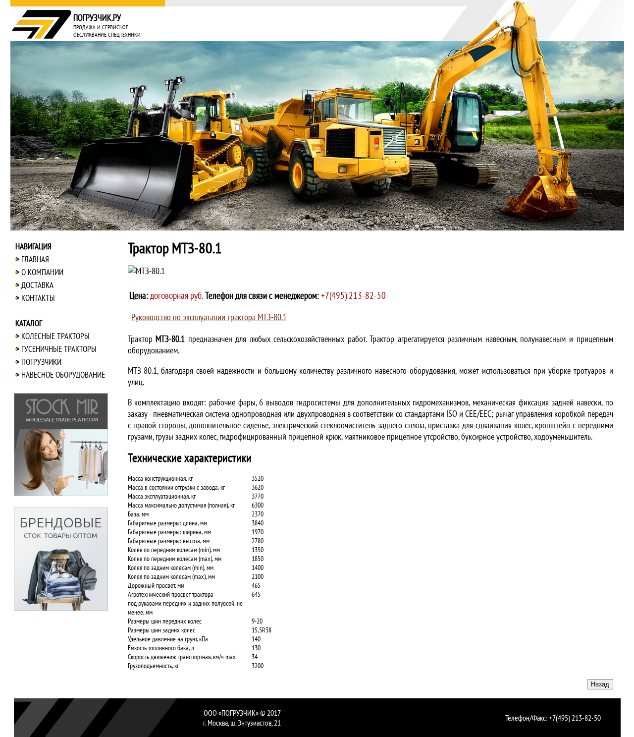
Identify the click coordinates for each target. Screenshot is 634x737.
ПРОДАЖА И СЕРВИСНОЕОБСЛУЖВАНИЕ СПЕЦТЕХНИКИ (107, 30)
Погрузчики (41, 361)
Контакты (38, 297)
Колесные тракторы (55, 336)
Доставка (37, 285)
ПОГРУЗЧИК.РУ (97, 17)
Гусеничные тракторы (59, 348)
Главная (35, 259)
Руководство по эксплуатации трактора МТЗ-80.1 (209, 317)
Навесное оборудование (63, 374)
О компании (42, 272)
